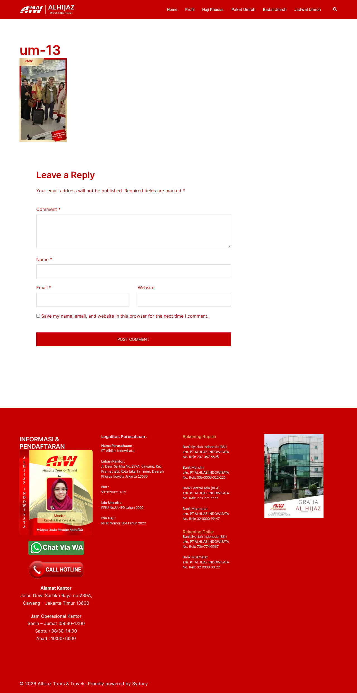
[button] (335, 9)
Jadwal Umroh (307, 9)
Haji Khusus (213, 9)
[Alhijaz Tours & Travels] (47, 9)
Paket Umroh (243, 9)
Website (146, 287)
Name (44, 259)
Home (172, 9)
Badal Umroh (274, 9)
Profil (189, 9)
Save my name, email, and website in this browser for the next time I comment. (124, 316)
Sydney (140, 683)
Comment (48, 209)
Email (43, 287)
